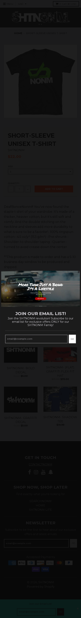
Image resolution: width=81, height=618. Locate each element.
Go (72, 339)
